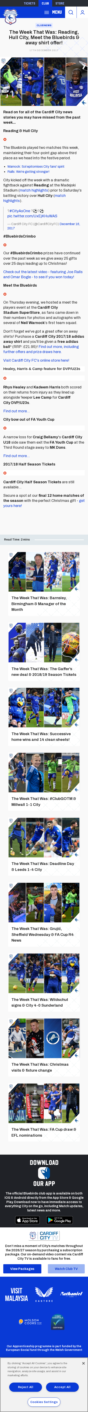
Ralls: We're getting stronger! (28, 171)
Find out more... (16, 411)
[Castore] (44, 1294)
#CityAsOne (19, 211)
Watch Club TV (66, 1269)
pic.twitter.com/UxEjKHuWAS (32, 216)
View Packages (22, 1269)
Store (59, 3)
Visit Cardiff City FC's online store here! (36, 360)
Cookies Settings (44, 1402)
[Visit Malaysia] (16, 1294)
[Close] (83, 1363)
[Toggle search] (71, 12)
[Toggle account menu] (82, 12)
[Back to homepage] (10, 16)
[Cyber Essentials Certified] (57, 1322)
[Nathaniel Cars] (71, 1294)
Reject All (25, 1387)
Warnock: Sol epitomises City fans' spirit (35, 166)
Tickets (29, 3)
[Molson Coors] (30, 1322)
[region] (44, 1384)
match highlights (34, 190)
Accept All (62, 1387)
